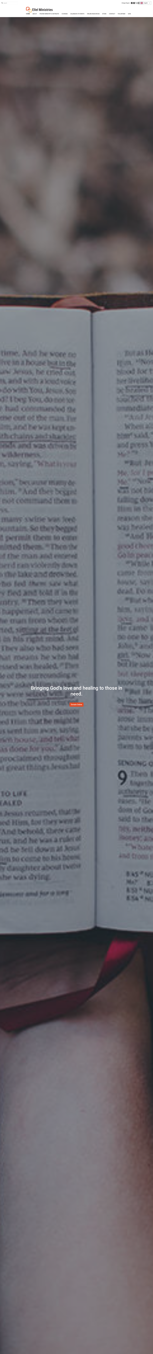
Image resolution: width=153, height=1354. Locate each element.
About (34, 14)
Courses (65, 14)
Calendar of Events (77, 14)
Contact (112, 14)
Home (28, 14)
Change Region (126, 3)
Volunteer (121, 14)
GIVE (129, 14)
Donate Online (76, 704)
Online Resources (93, 14)
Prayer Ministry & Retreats (49, 14)
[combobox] (145, 3)
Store (104, 14)
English (146, 3)
